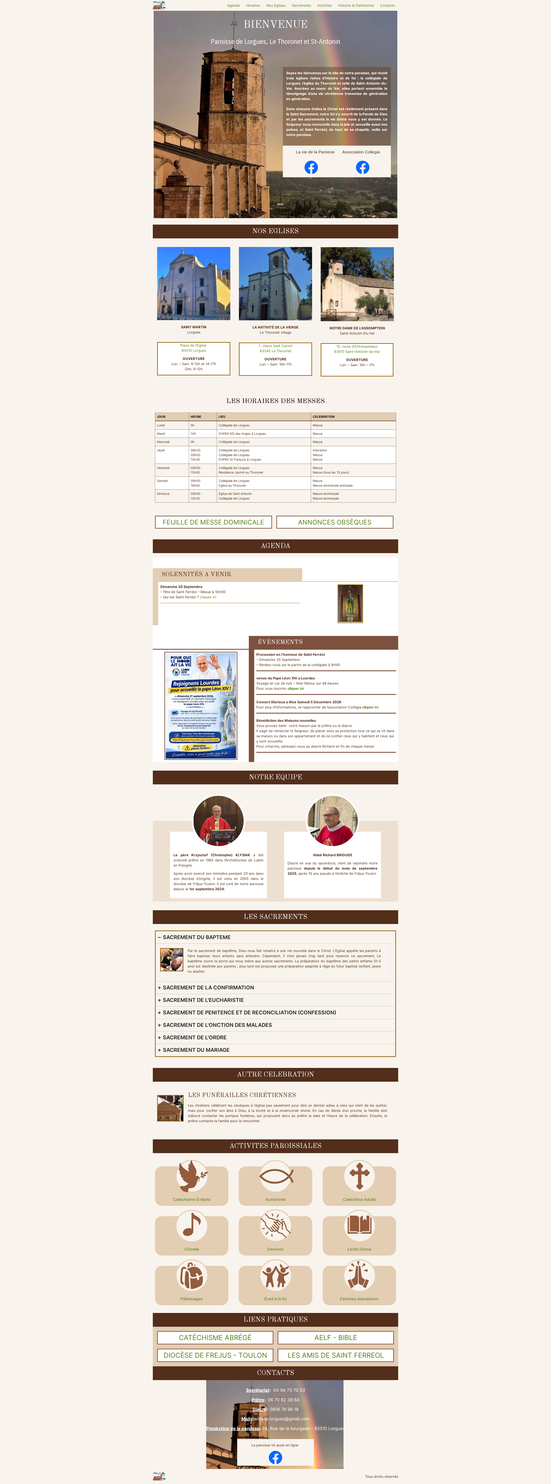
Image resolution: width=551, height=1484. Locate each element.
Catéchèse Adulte (359, 1199)
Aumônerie (275, 1199)
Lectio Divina (359, 1249)
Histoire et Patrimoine (356, 5)
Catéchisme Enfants (191, 1199)
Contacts (387, 5)
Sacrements (301, 5)
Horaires (253, 5)
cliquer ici (370, 707)
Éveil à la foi (275, 1299)
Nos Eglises (275, 5)
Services (275, 1249)
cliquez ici (208, 597)
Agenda (233, 5)
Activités (324, 5)
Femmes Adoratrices (359, 1299)
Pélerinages (192, 1299)
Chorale (191, 1249)
